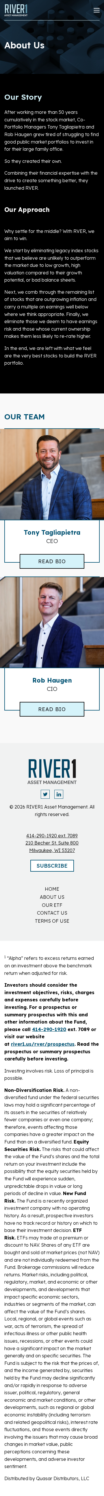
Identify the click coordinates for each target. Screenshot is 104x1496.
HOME (52, 889)
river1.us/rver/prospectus (43, 1044)
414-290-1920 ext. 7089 (52, 836)
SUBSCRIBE (52, 865)
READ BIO (52, 561)
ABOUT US (52, 897)
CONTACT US (52, 913)
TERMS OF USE (52, 921)
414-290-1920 (49, 1029)
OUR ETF (52, 905)
